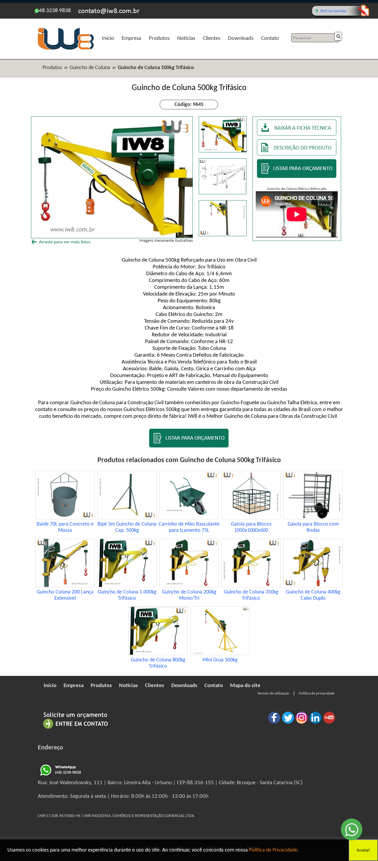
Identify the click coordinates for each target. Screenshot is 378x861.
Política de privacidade (316, 693)
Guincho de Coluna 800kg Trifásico (158, 663)
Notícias (186, 38)
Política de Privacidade (273, 850)
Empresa (131, 38)
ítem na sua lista (333, 11)
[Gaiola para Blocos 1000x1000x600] (251, 518)
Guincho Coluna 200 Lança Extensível (65, 595)
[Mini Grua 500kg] (220, 654)
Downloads (240, 38)
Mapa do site (245, 686)
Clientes (211, 38)
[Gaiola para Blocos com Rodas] (313, 518)
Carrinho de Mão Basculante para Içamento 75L (189, 527)
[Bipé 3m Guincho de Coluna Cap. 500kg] (127, 518)
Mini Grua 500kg (220, 660)
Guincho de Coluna (90, 68)
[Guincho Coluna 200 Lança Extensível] (64, 586)
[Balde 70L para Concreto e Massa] (64, 518)
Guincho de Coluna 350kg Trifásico (251, 595)
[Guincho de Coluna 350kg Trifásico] (251, 586)
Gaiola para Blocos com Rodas (313, 527)
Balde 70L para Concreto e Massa (65, 527)
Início (108, 38)
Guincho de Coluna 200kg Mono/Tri (189, 595)
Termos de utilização (273, 693)
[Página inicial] (65, 49)
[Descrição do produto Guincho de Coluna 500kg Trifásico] (297, 154)
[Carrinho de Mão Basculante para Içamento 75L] (189, 518)
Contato (270, 38)
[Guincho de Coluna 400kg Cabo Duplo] (313, 586)
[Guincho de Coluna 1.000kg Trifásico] (127, 586)
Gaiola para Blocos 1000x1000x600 (251, 527)
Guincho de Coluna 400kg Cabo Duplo (313, 595)
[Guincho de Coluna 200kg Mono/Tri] (189, 586)
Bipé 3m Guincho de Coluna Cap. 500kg (127, 527)
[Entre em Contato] (75, 728)
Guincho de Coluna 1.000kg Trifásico (127, 595)
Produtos (159, 38)
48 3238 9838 (55, 11)
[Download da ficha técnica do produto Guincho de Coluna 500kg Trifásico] (297, 136)
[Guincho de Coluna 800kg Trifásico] (158, 654)
